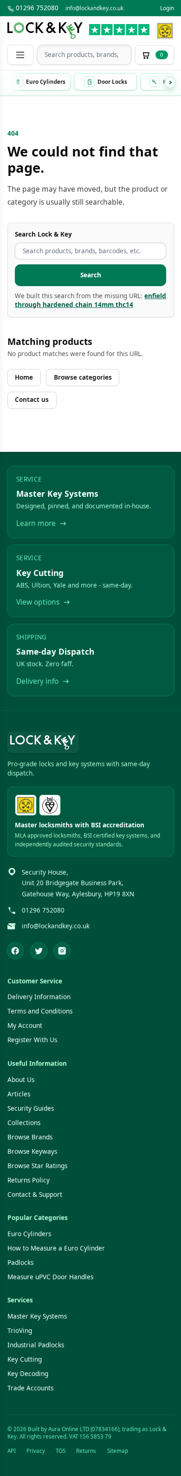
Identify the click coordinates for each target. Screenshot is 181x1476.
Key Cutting (24, 1359)
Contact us (32, 399)
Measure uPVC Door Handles (50, 1277)
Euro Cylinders (29, 1234)
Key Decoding (27, 1374)
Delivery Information (39, 997)
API (11, 1450)
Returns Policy (28, 1180)
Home (24, 377)
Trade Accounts (30, 1388)
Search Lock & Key (43, 234)
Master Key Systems (37, 1316)
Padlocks (20, 1262)
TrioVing (19, 1330)
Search (90, 275)
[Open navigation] (20, 55)
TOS (60, 1450)
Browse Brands (29, 1137)
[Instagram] (62, 951)
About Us (20, 1080)
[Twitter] (39, 951)
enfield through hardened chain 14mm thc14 (90, 300)
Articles (18, 1094)
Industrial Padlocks (35, 1345)
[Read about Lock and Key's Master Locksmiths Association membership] (165, 31)
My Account (24, 1025)
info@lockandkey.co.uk (94, 8)
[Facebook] (15, 951)
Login (167, 8)
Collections (23, 1123)
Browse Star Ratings (37, 1166)
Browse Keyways (32, 1151)
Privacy (35, 1450)
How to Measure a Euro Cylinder (56, 1248)
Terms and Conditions (39, 1011)
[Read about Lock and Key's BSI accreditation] (50, 805)
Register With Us (32, 1040)
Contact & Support (34, 1194)
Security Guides (30, 1108)
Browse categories (83, 377)
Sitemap (117, 1450)
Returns (86, 1450)
